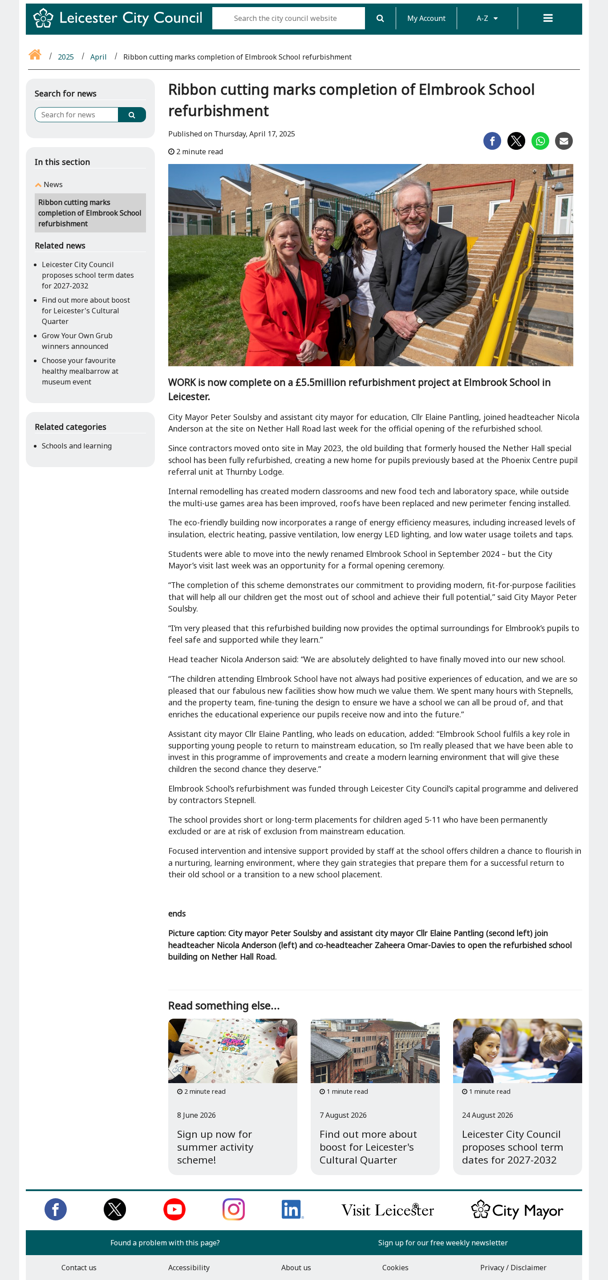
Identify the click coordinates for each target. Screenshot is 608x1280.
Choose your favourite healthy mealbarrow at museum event (80, 371)
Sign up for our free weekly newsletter (443, 1243)
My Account (426, 18)
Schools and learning (77, 446)
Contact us (79, 1267)
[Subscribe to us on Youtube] (174, 1218)
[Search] (380, 18)
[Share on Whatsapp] (540, 147)
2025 (66, 57)
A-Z (483, 18)
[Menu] (548, 18)
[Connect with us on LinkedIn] (293, 1218)
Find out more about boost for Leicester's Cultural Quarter (86, 310)
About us (296, 1267)
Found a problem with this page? (165, 1243)
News (53, 184)
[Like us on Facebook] (56, 1218)
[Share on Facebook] (492, 147)
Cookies (395, 1267)
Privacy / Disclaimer (513, 1267)
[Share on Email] (564, 147)
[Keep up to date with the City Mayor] (517, 1218)
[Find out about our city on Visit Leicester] (387, 1218)
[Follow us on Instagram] (234, 1218)
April (98, 57)
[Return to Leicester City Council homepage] (120, 26)
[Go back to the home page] (35, 57)
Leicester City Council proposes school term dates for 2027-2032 (88, 275)
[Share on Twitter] (516, 147)
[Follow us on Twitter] (115, 1218)
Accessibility (189, 1267)
